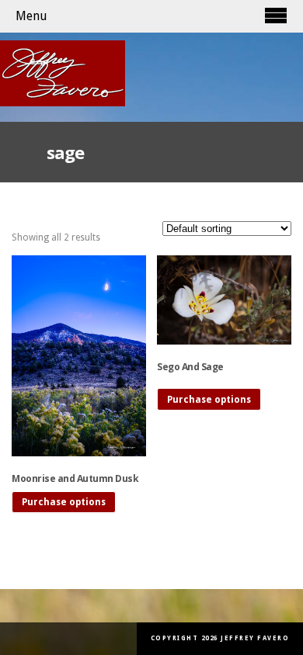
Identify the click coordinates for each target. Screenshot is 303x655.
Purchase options (64, 502)
